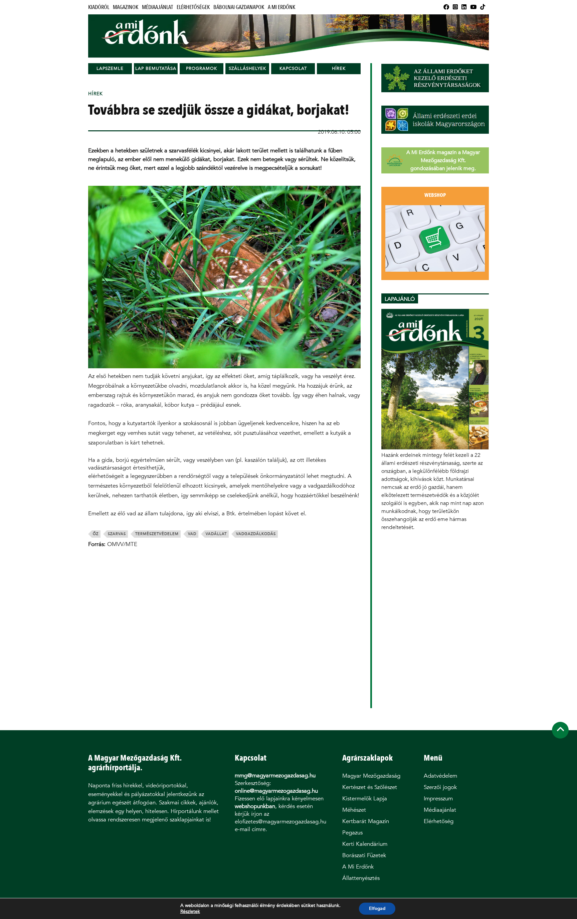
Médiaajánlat (157, 7)
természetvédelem (157, 533)
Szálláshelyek (247, 68)
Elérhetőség (438, 821)
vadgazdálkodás (256, 533)
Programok (201, 68)
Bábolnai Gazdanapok (238, 7)
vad (192, 533)
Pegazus (352, 832)
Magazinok (125, 7)
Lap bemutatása (155, 68)
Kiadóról (98, 7)
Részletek (190, 912)
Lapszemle (110, 68)
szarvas (117, 533)
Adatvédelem (440, 776)
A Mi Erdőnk (281, 7)
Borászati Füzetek (364, 855)
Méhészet (354, 810)
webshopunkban (255, 806)
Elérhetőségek (193, 7)
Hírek (339, 68)
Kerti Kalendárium (364, 844)
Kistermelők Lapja (364, 798)
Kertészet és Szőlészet (369, 787)
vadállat (216, 533)
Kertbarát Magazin (365, 821)
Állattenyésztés (361, 878)
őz (96, 533)
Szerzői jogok (440, 787)
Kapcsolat (293, 68)
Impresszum (438, 798)
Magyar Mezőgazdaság (371, 776)
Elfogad (377, 908)
